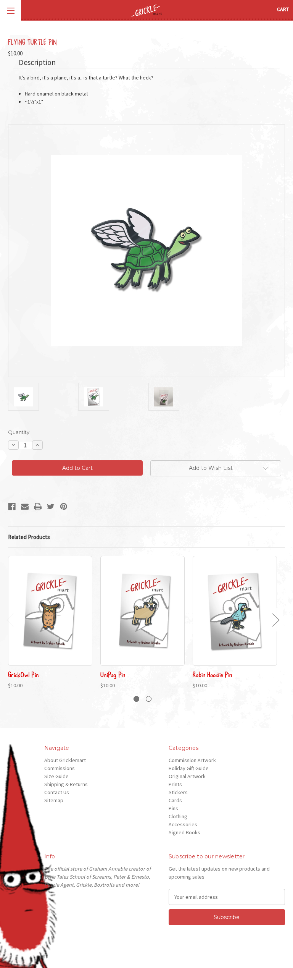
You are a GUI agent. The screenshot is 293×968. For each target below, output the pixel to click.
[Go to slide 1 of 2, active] (136, 699)
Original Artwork (187, 776)
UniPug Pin (113, 674)
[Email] (25, 506)
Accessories (183, 824)
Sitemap (53, 800)
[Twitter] (51, 506)
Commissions (59, 768)
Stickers (178, 792)
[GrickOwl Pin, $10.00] (50, 611)
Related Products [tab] (29, 537)
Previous (10, 619)
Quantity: (19, 432)
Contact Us (56, 792)
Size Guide (56, 776)
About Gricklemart (65, 760)
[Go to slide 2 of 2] (148, 699)
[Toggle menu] (10, 10)
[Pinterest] (64, 506)
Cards (175, 800)
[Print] (38, 506)
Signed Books (184, 832)
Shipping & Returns (66, 784)
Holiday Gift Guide (189, 768)
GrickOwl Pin (23, 674)
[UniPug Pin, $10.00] (142, 611)
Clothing (178, 816)
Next (275, 619)
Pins (173, 808)
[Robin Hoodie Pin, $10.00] (234, 611)
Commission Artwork (192, 760)
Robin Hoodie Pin (212, 674)
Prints (175, 784)
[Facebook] (12, 506)
